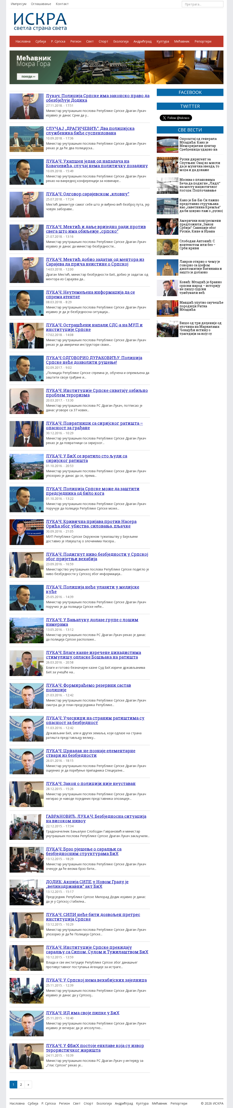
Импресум (18, 4)
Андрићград (143, 41)
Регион (75, 41)
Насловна (22, 41)
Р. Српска (58, 41)
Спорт (103, 41)
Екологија (121, 41)
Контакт (62, 4)
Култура (163, 41)
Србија (40, 41)
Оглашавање (41, 4)
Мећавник (182, 41)
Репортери (203, 41)
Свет (90, 41)
